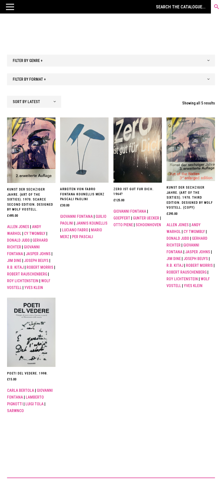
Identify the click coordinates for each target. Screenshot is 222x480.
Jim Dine (14, 260)
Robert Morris (40, 267)
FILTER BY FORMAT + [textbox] (29, 79)
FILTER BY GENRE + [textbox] (28, 60)
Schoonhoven (148, 225)
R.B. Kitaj (15, 267)
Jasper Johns (38, 254)
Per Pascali (82, 237)
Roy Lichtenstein (22, 281)
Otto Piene (123, 225)
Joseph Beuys (36, 260)
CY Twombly (34, 233)
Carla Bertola (20, 390)
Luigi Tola (34, 404)
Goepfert (121, 218)
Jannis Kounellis (91, 223)
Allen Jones (18, 227)
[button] (10, 7)
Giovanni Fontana (76, 216)
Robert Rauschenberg (27, 274)
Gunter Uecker (146, 218)
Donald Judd (18, 240)
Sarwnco (15, 411)
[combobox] (111, 61)
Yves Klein (33, 287)
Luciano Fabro (75, 230)
